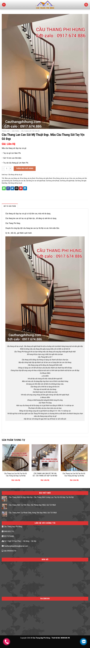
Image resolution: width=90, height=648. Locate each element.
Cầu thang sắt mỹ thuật (52, 181)
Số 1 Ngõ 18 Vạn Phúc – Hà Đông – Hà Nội (20, 541)
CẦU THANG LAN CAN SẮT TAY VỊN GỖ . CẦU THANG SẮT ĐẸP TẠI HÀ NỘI (45, 475)
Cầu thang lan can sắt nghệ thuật (35, 181)
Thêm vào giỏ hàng (24, 168)
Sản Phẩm (15, 131)
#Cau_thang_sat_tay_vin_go (61, 178)
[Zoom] (5, 126)
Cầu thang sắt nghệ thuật (67, 181)
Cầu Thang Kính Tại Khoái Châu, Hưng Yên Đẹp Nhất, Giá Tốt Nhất (33, 513)
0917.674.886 (8, 536)
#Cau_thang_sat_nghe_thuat (44, 178)
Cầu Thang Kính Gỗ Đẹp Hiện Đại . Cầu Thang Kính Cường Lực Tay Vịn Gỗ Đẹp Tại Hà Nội (41, 497)
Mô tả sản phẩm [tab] (10, 206)
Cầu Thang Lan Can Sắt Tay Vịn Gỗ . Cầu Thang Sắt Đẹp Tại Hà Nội (15, 475)
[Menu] (4, 5)
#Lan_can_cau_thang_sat (76, 178)
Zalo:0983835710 (9, 551)
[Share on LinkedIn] (25, 188)
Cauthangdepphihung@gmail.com (16, 546)
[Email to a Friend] (17, 188)
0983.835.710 (8, 531)
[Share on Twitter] (12, 188)
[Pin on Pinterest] (21, 188)
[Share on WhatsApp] (4, 188)
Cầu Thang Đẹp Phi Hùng (12, 526)
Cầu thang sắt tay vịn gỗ (30, 131)
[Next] (87, 464)
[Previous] (2, 464)
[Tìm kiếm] (86, 5)
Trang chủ (5, 131)
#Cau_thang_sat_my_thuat (27, 178)
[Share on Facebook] (8, 188)
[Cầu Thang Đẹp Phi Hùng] (45, 4)
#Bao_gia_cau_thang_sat (12, 178)
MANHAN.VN (65, 638)
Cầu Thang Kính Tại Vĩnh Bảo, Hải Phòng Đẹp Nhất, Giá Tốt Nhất (32, 505)
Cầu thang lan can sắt (19, 181)
